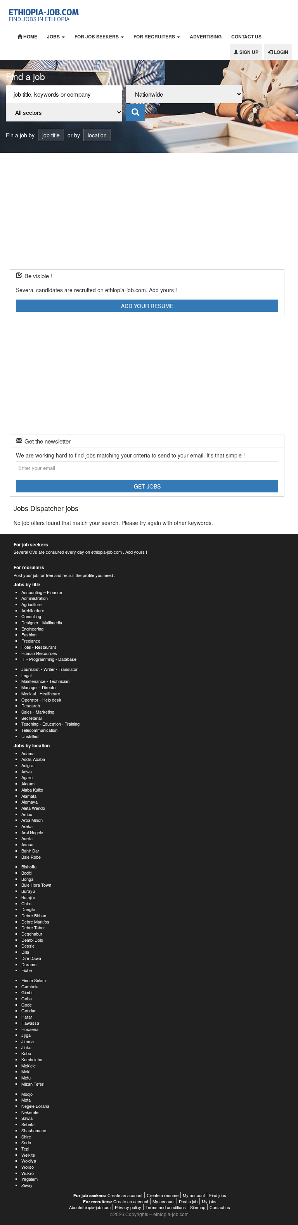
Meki (25, 1071)
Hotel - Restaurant (38, 647)
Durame (28, 964)
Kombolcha (31, 1059)
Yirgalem (29, 1179)
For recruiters (154, 36)
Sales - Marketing (37, 712)
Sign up (248, 52)
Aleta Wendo (33, 808)
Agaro (27, 777)
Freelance (30, 641)
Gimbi (26, 992)
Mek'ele (28, 1065)
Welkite (28, 1155)
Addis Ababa (33, 759)
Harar (26, 1017)
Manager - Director (39, 687)
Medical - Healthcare (40, 693)
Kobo (26, 1053)
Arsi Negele (32, 832)
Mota (26, 1100)
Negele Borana (35, 1106)
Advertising (206, 36)
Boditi (26, 873)
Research (30, 705)
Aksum (28, 783)
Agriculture (31, 604)
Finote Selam (33, 980)
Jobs (54, 36)
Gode (26, 1004)
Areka (27, 826)
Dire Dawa (31, 958)
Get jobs (147, 486)
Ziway (27, 1185)
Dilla (25, 952)
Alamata (28, 796)
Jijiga (26, 1035)
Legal (26, 675)
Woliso (27, 1167)
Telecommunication (39, 730)
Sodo (26, 1142)
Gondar (28, 1010)
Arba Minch (32, 820)
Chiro (26, 903)
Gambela (29, 986)
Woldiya (28, 1160)
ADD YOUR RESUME (147, 306)
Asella (27, 838)
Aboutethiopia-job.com (90, 1207)
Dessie (28, 946)
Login (280, 52)
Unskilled (29, 736)
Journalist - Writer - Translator (49, 669)
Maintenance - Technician (45, 681)
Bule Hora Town (36, 885)
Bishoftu (28, 866)
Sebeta (28, 1124)
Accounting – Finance (41, 592)
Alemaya (29, 802)
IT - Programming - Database (48, 659)
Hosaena (29, 1029)
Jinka (26, 1047)
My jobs (209, 1201)
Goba (26, 998)
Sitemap (197, 1207)
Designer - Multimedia (41, 622)
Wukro (27, 1173)
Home (29, 36)
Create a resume (162, 1195)
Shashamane (33, 1130)
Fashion (28, 634)
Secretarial (31, 718)
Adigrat (28, 765)
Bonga (27, 879)
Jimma (27, 1041)
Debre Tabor (33, 927)
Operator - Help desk (41, 700)
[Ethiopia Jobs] (45, 14)
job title (51, 135)
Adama (28, 753)
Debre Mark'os (35, 921)
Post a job (188, 1201)
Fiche (26, 970)
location (97, 135)
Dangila (28, 909)
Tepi (25, 1148)
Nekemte (29, 1112)
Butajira (28, 897)
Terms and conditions (166, 1207)
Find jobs (217, 1195)
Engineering (32, 628)
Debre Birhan (33, 915)
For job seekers (97, 36)
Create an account (124, 1195)
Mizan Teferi (32, 1084)
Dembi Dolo (32, 940)
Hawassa (30, 1023)
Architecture (32, 610)
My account (194, 1195)
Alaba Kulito (32, 790)
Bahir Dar (30, 850)
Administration (34, 598)
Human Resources (39, 653)
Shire (26, 1136)
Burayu (28, 891)
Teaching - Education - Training (50, 724)
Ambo (26, 814)
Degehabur (31, 933)
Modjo (27, 1094)
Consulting (31, 616)
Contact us (246, 36)
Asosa (27, 844)
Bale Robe (31, 857)
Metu (26, 1077)
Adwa (26, 771)
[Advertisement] (149, 211)
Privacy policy (128, 1207)
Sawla (27, 1118)
